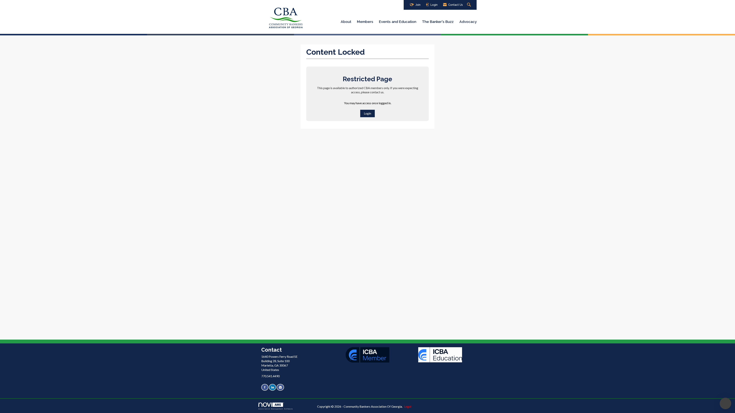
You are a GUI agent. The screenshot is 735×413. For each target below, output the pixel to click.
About (346, 22)
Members (365, 22)
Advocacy (468, 22)
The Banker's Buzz (438, 22)
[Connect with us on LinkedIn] (272, 387)
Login (367, 113)
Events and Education (397, 22)
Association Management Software (275, 409)
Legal (407, 406)
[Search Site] (469, 4)
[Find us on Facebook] (264, 387)
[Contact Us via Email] (280, 387)
